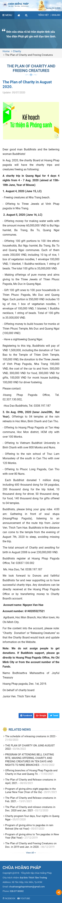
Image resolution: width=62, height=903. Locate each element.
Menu (8, 15)
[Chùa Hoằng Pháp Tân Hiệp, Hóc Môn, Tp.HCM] (31, 4)
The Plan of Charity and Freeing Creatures (29, 54)
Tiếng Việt (43, 15)
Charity (17, 51)
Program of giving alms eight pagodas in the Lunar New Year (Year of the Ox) (30, 790)
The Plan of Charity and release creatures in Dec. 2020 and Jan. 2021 (30, 808)
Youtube (25, 898)
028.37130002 (17, 891)
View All (30, 852)
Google (42, 715)
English (56, 15)
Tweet (55, 715)
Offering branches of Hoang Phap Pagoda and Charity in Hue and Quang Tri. (31, 772)
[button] (26, 15)
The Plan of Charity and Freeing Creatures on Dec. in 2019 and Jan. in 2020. (30, 845)
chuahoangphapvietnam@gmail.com (27, 886)
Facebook (27, 715)
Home (6, 51)
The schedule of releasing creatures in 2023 (30, 736)
